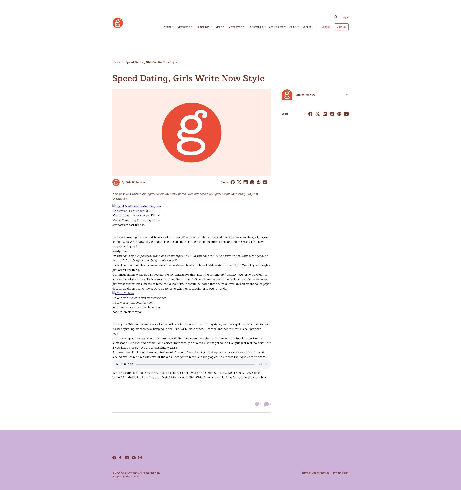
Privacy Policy (341, 472)
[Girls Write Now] (117, 27)
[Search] (335, 17)
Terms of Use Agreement (315, 472)
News (116, 62)
